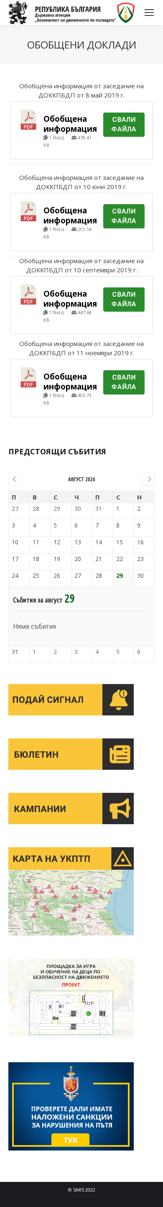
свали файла (124, 216)
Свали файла (124, 124)
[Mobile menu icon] (149, 12)
